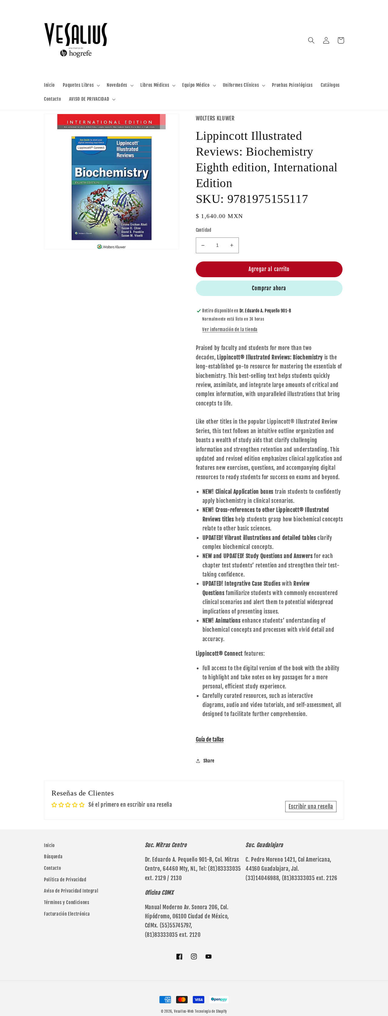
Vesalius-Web (184, 1011)
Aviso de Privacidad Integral (71, 891)
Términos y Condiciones (66, 902)
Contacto (52, 868)
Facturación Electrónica (67, 914)
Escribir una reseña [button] (311, 806)
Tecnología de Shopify (211, 1011)
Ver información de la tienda (229, 329)
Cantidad (204, 230)
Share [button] (209, 761)
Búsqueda (53, 856)
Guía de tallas (210, 739)
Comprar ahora (269, 288)
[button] (81, 85)
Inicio (49, 845)
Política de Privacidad (65, 879)
